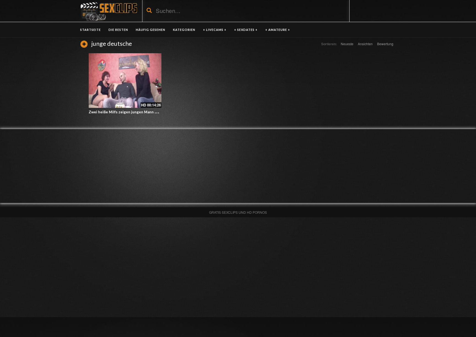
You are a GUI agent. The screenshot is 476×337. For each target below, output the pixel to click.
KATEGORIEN (184, 29)
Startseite (90, 29)
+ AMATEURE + (277, 29)
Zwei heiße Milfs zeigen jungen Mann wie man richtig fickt (139, 112)
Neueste (347, 43)
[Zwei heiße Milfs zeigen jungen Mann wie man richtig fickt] (125, 80)
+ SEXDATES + (246, 29)
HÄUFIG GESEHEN (150, 29)
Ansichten (365, 43)
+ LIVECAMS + (214, 29)
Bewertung (385, 43)
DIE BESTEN (118, 29)
